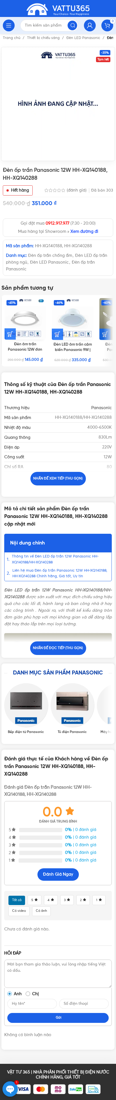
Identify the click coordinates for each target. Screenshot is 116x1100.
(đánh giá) (77, 190)
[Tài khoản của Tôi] (90, 25)
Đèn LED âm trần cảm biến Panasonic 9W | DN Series (72, 349)
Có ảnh (41, 911)
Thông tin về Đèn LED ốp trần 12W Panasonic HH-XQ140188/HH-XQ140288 (55, 559)
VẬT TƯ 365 (18, 1072)
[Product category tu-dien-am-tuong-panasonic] (72, 708)
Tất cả (16, 900)
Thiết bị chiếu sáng (44, 38)
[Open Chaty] (10, 1089)
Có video (19, 911)
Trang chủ (12, 38)
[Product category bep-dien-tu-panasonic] (26, 708)
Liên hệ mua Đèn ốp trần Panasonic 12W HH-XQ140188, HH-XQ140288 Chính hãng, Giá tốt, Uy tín (59, 573)
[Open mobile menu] (8, 25)
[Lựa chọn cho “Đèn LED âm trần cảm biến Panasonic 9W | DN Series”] (57, 334)
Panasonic (101, 408)
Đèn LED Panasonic (83, 38)
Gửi (58, 1017)
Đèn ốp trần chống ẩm (50, 255)
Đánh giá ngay (58, 874)
